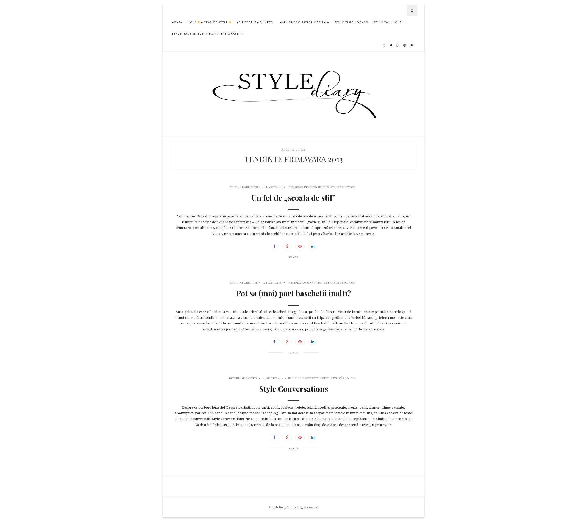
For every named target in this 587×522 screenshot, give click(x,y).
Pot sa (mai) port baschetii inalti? (293, 293)
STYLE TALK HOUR (388, 22)
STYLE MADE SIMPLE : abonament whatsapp (208, 33)
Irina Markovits (246, 187)
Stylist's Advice (342, 187)
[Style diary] (293, 93)
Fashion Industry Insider (310, 187)
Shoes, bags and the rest (310, 282)
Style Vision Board (351, 22)
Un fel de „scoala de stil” (294, 197)
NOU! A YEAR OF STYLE (208, 22)
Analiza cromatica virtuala (304, 22)
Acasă (177, 22)
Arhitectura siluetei (255, 22)
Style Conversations (293, 389)
